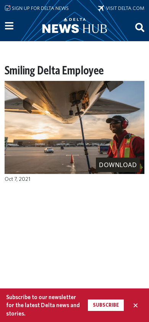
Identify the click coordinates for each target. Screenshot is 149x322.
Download (118, 165)
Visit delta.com (124, 8)
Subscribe (106, 305)
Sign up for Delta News (40, 8)
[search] (139, 27)
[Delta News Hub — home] (74, 35)
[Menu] (9, 26)
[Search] (139, 27)
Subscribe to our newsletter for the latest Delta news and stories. (43, 305)
